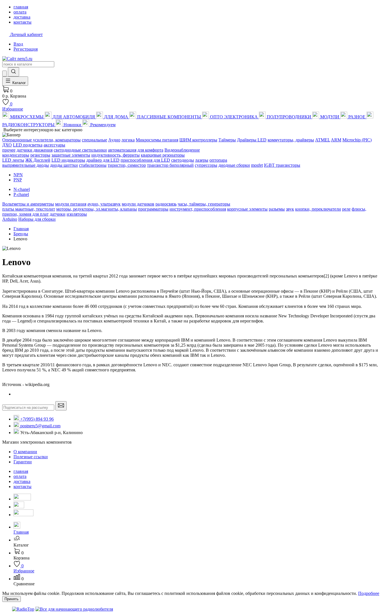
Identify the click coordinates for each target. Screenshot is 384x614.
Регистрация (25, 49)
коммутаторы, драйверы (291, 139)
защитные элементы (70, 155)
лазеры (201, 160)
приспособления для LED (145, 160)
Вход (18, 44)
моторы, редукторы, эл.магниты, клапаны (96, 209)
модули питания (70, 204)
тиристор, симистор (127, 165)
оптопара (218, 160)
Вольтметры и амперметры (28, 204)
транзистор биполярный (170, 165)
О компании (25, 451)
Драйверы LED (251, 139)
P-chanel (21, 194)
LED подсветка (27, 145)
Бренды (20, 233)
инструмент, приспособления (198, 209)
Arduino (9, 219)
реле (346, 209)
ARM (336, 139)
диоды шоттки (64, 165)
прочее (8, 150)
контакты (22, 486)
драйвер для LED (102, 160)
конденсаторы (15, 155)
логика (128, 139)
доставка (21, 481)
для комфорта (150, 150)
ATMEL (322, 139)
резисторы (40, 155)
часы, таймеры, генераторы (204, 204)
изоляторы (77, 214)
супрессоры (206, 165)
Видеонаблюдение (182, 150)
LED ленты (13, 160)
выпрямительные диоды (25, 165)
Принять (11, 599)
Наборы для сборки (37, 219)
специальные (94, 139)
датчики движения (35, 150)
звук (290, 209)
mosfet (257, 165)
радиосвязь (166, 204)
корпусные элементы (247, 209)
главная (20, 471)
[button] (197, 543)
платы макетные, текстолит (28, 209)
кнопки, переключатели (318, 209)
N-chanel (21, 189)
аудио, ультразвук (104, 204)
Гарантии (22, 461)
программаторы (153, 209)
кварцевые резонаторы (163, 155)
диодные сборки (234, 165)
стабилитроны (93, 165)
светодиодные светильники (80, 150)
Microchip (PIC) (357, 139)
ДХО (7, 145)
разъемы (277, 209)
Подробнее (368, 593)
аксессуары (54, 145)
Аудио (114, 139)
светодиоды (182, 160)
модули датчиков (138, 204)
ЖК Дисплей (37, 160)
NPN (18, 174)
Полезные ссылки (30, 456)
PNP (17, 179)
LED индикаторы (68, 160)
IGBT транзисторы (282, 165)
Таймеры (227, 139)
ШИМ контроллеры (198, 139)
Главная (21, 228)
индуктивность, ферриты (115, 155)
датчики (57, 214)
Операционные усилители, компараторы (41, 139)
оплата (19, 476)
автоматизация (122, 150)
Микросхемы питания (157, 139)
